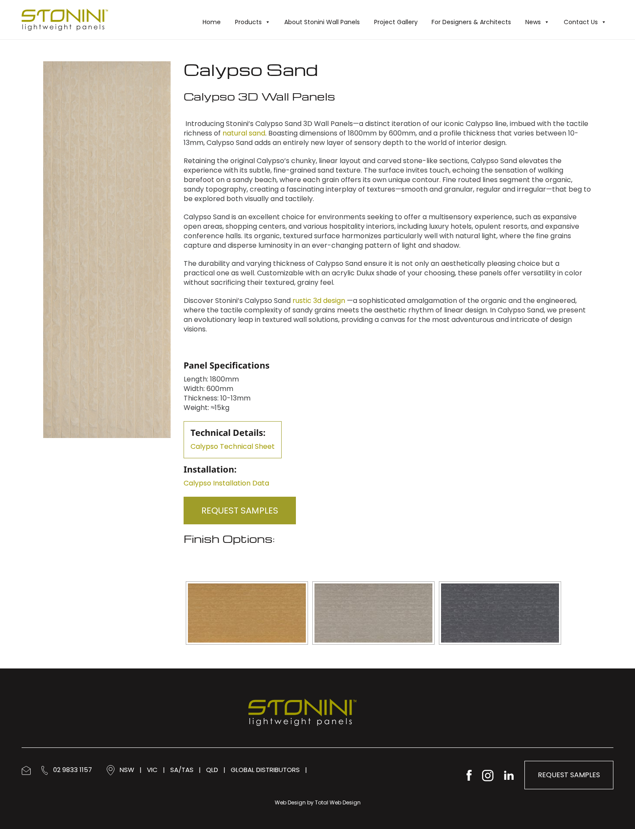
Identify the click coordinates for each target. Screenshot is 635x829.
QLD (212, 769)
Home (212, 22)
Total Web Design (338, 802)
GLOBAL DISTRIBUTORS (265, 769)
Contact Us (581, 22)
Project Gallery (396, 22)
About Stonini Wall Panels (322, 22)
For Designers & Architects (471, 22)
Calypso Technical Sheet (232, 446)
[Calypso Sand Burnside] (247, 613)
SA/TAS (182, 769)
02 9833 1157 (70, 769)
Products (248, 22)
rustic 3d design (318, 301)
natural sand (243, 133)
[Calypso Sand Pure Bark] (373, 613)
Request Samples (239, 510)
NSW (127, 769)
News (533, 22)
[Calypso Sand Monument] (500, 613)
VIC (152, 769)
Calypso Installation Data (226, 483)
